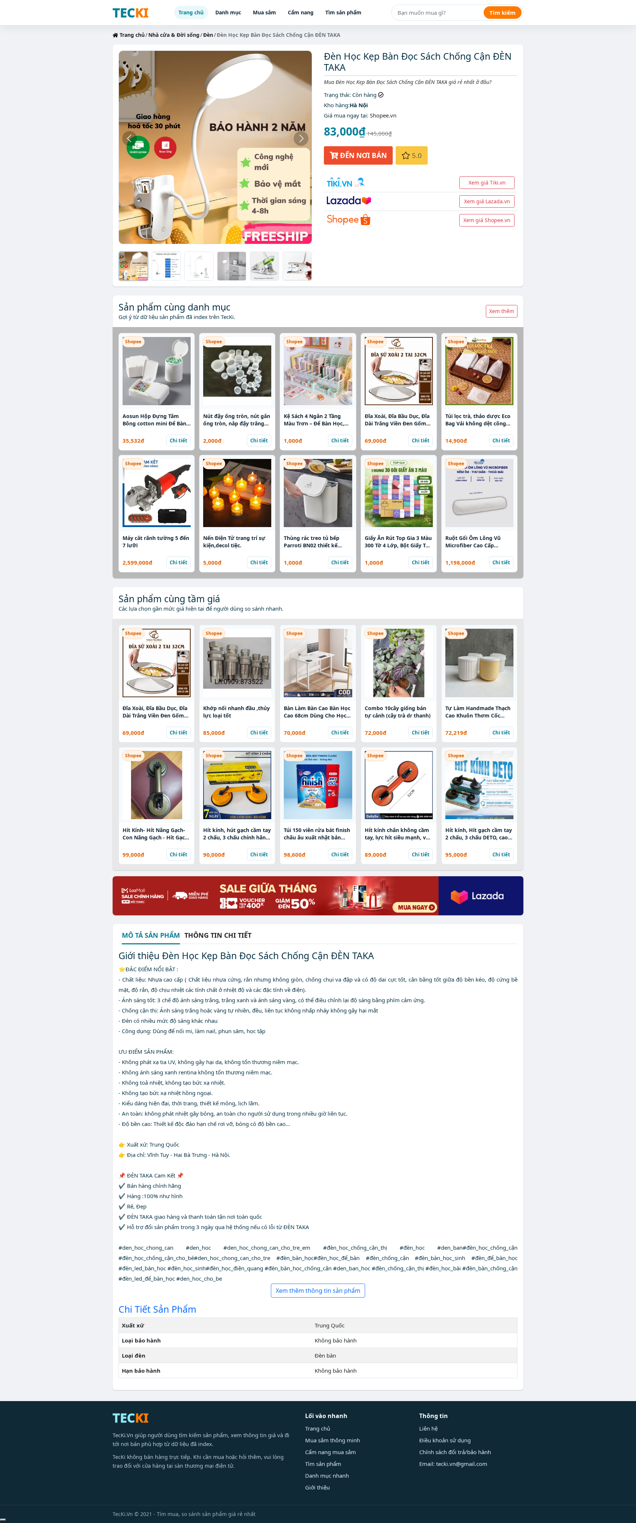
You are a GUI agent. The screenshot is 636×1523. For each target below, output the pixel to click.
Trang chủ (191, 12)
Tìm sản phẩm (343, 12)
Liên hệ (428, 1428)
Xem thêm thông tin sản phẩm (318, 1291)
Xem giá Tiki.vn (487, 182)
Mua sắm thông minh (332, 1440)
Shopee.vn (383, 115)
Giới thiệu (317, 1487)
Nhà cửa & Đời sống (173, 34)
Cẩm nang (301, 12)
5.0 (416, 155)
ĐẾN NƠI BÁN (362, 155)
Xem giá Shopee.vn (486, 220)
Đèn (208, 34)
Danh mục (228, 12)
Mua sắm (264, 12)
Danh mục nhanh (327, 1475)
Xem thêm (501, 311)
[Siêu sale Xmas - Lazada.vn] (318, 895)
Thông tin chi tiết (217, 935)
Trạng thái (336, 94)
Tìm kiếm (503, 12)
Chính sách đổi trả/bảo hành (455, 1452)
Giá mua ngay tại (345, 115)
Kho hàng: (337, 105)
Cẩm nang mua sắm (330, 1452)
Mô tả (151, 936)
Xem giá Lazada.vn (487, 201)
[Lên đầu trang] (3, 1520)
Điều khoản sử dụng (445, 1440)
